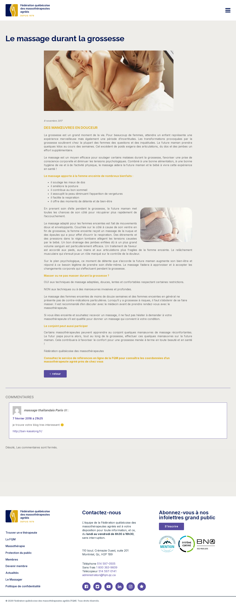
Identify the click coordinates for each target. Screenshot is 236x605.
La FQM (11, 539)
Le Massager (14, 579)
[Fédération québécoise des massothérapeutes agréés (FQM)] (28, 10)
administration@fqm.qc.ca (99, 575)
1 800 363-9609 (106, 567)
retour (56, 373)
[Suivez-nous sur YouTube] (108, 586)
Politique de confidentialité (23, 586)
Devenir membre (16, 566)
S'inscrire (171, 526)
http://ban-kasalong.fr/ (27, 431)
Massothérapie (15, 546)
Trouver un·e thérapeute (21, 532)
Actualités (12, 572)
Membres (12, 559)
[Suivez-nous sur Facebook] (86, 586)
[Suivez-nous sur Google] (142, 586)
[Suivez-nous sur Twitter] (97, 586)
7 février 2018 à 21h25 (28, 418)
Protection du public (19, 552)
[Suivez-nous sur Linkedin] (119, 586)
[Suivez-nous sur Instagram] (130, 586)
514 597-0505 (106, 563)
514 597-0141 (107, 571)
